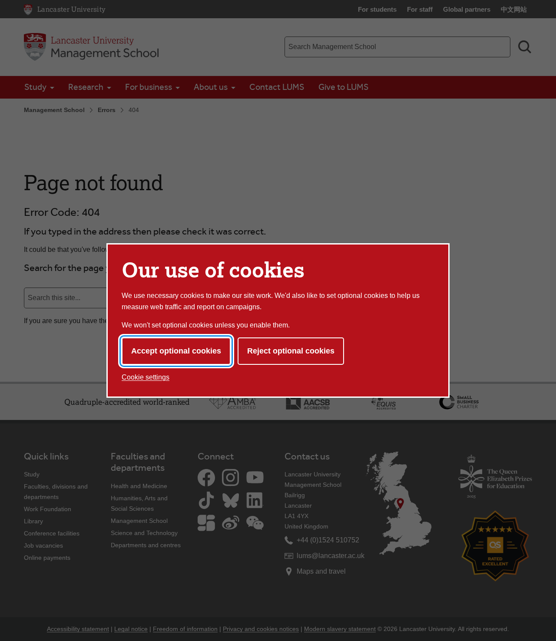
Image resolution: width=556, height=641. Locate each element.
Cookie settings (145, 377)
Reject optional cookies (290, 351)
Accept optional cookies (176, 351)
